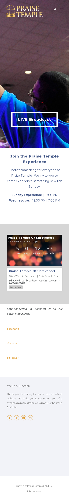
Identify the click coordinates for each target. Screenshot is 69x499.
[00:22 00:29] (34, 250)
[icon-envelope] (31, 417)
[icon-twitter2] (17, 417)
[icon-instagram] (24, 417)
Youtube (12, 343)
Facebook (13, 329)
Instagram (13, 357)
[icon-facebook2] (10, 417)
